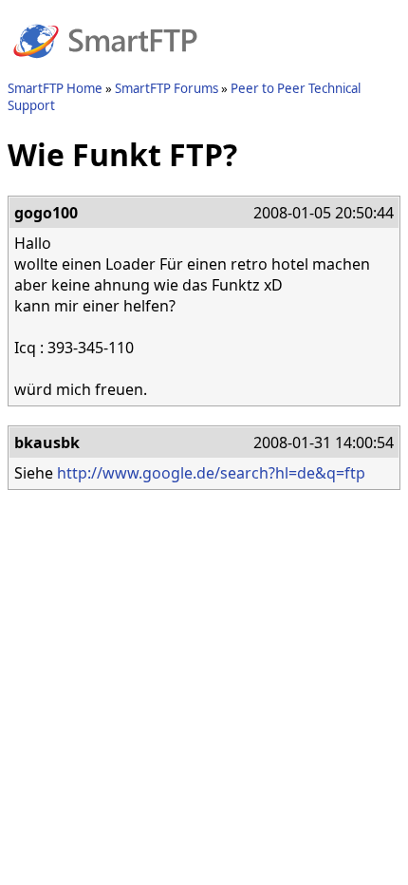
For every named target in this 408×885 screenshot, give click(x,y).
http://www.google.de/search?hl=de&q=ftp (211, 472)
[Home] (105, 69)
